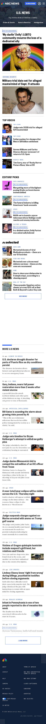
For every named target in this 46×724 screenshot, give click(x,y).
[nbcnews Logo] (4, 659)
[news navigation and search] (44, 3)
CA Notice (5, 705)
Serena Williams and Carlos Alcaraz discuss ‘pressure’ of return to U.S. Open (26, 151)
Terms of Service (30, 667)
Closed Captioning (30, 683)
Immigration (38, 22)
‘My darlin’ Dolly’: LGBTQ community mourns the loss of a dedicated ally (22, 38)
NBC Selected (28, 699)
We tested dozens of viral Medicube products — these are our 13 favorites (27, 252)
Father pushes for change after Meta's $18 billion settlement (27, 140)
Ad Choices (6, 688)
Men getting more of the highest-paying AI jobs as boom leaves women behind (27, 190)
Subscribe (27, 688)
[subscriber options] (39, 3)
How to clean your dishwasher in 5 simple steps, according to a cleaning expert (27, 275)
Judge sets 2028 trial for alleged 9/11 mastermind (27, 128)
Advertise (27, 694)
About (4, 667)
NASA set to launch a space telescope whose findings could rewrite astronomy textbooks (27, 217)
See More (23, 296)
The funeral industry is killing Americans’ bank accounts (25, 203)
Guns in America (24, 22)
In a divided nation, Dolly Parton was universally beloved (27, 231)
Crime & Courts (9, 22)
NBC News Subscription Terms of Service (32, 672)
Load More (23, 640)
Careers (5, 683)
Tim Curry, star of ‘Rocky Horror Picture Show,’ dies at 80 (27, 163)
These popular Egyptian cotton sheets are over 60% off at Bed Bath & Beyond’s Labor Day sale (27, 287)
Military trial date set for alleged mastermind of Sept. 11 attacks (21, 82)
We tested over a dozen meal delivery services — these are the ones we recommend (27, 263)
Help (3, 678)
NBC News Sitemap (30, 678)
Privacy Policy (7, 694)
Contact (5, 672)
